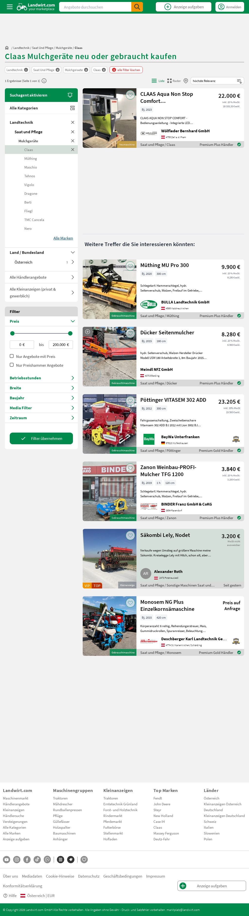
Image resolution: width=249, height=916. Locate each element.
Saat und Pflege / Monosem (160, 652)
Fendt (157, 798)
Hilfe (13, 895)
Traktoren (60, 798)
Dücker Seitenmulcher (167, 332)
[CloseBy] (186, 81)
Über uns (10, 876)
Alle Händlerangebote (28, 277)
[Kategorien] (60, 859)
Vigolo (29, 184)
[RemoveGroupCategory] (73, 122)
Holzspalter (61, 827)
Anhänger (60, 838)
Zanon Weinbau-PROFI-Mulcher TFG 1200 (168, 470)
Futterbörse (112, 827)
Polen (208, 838)
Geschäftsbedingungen (122, 876)
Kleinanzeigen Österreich (222, 803)
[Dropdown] (73, 262)
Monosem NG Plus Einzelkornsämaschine (167, 605)
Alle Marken (11, 833)
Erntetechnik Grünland (120, 803)
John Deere (161, 803)
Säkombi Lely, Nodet (165, 534)
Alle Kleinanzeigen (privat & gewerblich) (33, 292)
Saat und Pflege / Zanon (158, 517)
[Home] (36, 7)
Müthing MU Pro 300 (164, 264)
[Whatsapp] (47, 859)
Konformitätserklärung (22, 886)
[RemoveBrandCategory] (73, 149)
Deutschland (213, 809)
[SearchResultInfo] (44, 81)
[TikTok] (37, 859)
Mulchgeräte (28, 140)
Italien (208, 827)
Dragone (30, 193)
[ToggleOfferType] (73, 277)
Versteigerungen (15, 821)
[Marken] (70, 859)
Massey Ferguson (166, 833)
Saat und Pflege (29, 131)
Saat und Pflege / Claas (157, 144)
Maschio (30, 167)
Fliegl (28, 210)
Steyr (157, 809)
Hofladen (110, 838)
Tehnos (29, 175)
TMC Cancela (34, 219)
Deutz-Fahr (161, 838)
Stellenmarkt (113, 833)
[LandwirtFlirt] (84, 859)
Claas (28, 149)
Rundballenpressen (67, 809)
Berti (28, 202)
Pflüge (57, 815)
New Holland (163, 815)
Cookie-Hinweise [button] (60, 876)
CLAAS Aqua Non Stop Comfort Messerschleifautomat (167, 97)
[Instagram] (16, 859)
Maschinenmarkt (15, 798)
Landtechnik (21, 122)
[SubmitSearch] (137, 7)
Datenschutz (88, 876)
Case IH (159, 821)
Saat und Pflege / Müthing (159, 315)
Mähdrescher (62, 803)
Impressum (155, 876)
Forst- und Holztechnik (120, 809)
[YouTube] (6, 859)
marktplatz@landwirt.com (183, 909)
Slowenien (212, 833)
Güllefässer (61, 821)
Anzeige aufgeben (16, 838)
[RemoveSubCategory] (73, 140)
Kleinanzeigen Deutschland (224, 815)
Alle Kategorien (24, 108)
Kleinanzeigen (13, 809)
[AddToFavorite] (130, 94)
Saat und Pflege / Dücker (158, 383)
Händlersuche (13, 815)
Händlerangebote (16, 803)
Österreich (41, 262)
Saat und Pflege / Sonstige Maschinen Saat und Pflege (175, 585)
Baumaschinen (64, 833)
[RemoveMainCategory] (73, 131)
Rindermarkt (112, 815)
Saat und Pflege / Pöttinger (160, 450)
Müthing (30, 158)
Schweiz (210, 821)
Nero (28, 228)
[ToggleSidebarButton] (10, 7)
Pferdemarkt (112, 821)
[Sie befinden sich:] (8, 47)
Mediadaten (32, 876)
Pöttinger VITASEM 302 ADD (173, 399)
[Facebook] (27, 859)
